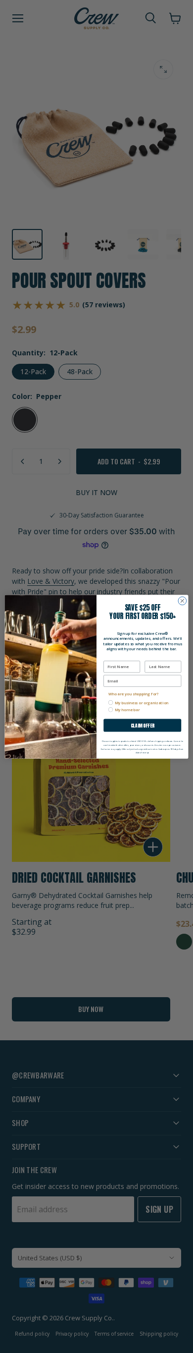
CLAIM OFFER (142, 725)
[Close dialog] (182, 601)
